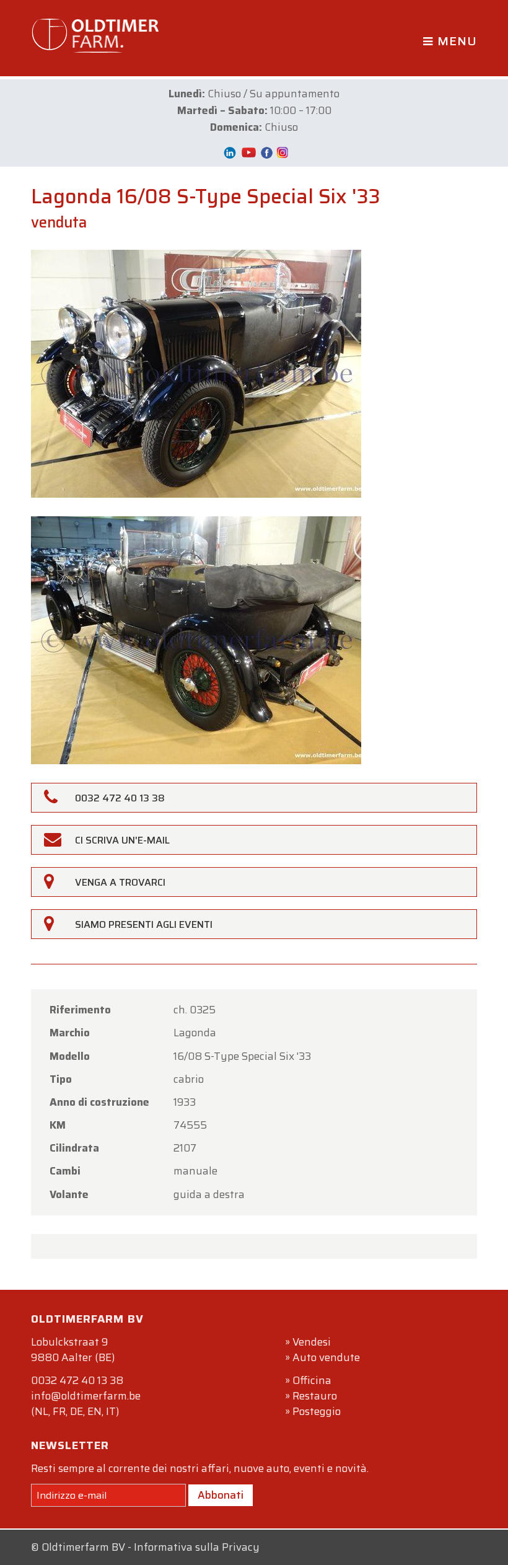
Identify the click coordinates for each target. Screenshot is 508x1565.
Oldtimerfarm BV (83, 1547)
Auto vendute (326, 1357)
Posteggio (316, 1411)
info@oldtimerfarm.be (86, 1396)
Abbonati (220, 1495)
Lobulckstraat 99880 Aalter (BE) (73, 1349)
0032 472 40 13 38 (77, 1380)
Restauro (314, 1396)
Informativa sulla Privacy (197, 1547)
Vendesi (311, 1342)
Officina (311, 1380)
